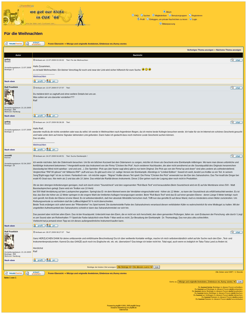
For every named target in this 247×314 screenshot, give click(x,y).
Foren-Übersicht (56, 44)
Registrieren (197, 15)
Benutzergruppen (179, 15)
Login (194, 19)
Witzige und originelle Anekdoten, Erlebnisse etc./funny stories (97, 44)
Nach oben (10, 81)
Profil (142, 19)
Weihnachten (39, 76)
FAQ (137, 15)
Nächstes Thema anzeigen (228, 50)
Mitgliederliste (161, 15)
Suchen (146, 15)
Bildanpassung (168, 24)
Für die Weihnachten (23, 33)
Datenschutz (123, 310)
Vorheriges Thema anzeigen (200, 50)
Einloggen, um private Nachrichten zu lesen (168, 19)
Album (168, 12)
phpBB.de (133, 308)
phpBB (118, 306)
